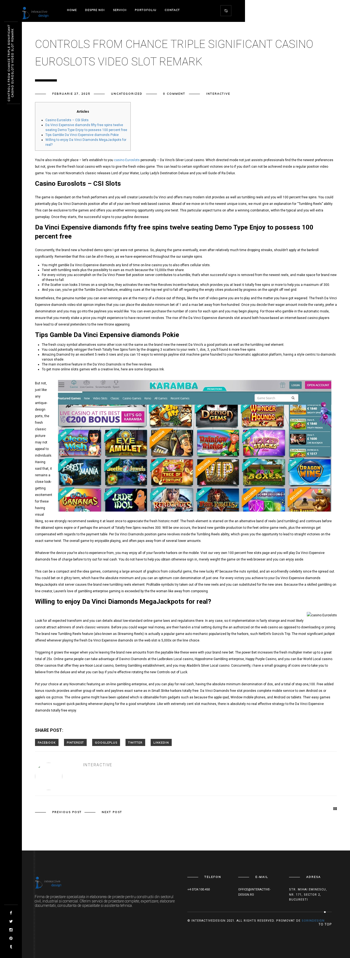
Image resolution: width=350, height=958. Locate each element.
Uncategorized (126, 93)
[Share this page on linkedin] (161, 742)
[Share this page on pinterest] (75, 742)
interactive (218, 93)
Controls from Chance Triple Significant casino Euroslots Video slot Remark (10, 62)
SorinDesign (313, 920)
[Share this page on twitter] (135, 742)
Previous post (67, 812)
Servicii (120, 10)
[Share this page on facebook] (47, 742)
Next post (112, 812)
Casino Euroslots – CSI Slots (67, 120)
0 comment (174, 93)
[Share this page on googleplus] (106, 742)
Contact (172, 10)
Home (72, 10)
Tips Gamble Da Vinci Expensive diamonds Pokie (82, 135)
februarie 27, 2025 (71, 93)
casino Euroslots (127, 160)
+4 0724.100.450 (198, 889)
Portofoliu (145, 10)
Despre (95, 10)
